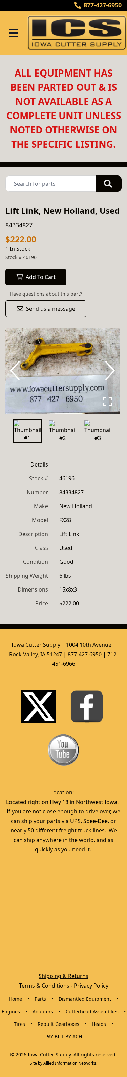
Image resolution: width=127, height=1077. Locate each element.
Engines (11, 1011)
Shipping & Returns (63, 976)
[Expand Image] (107, 401)
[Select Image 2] (63, 431)
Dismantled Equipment (85, 999)
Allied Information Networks (69, 1063)
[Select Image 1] (27, 431)
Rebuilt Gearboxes (58, 1024)
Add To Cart (41, 277)
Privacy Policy (91, 985)
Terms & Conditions (44, 985)
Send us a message (50, 308)
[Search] (109, 183)
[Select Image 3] (98, 431)
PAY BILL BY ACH (63, 1036)
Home (15, 999)
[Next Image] (109, 370)
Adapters (43, 1011)
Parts (40, 999)
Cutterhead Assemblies (92, 1011)
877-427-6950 (103, 5)
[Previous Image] (16, 370)
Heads (99, 1024)
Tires (19, 1024)
